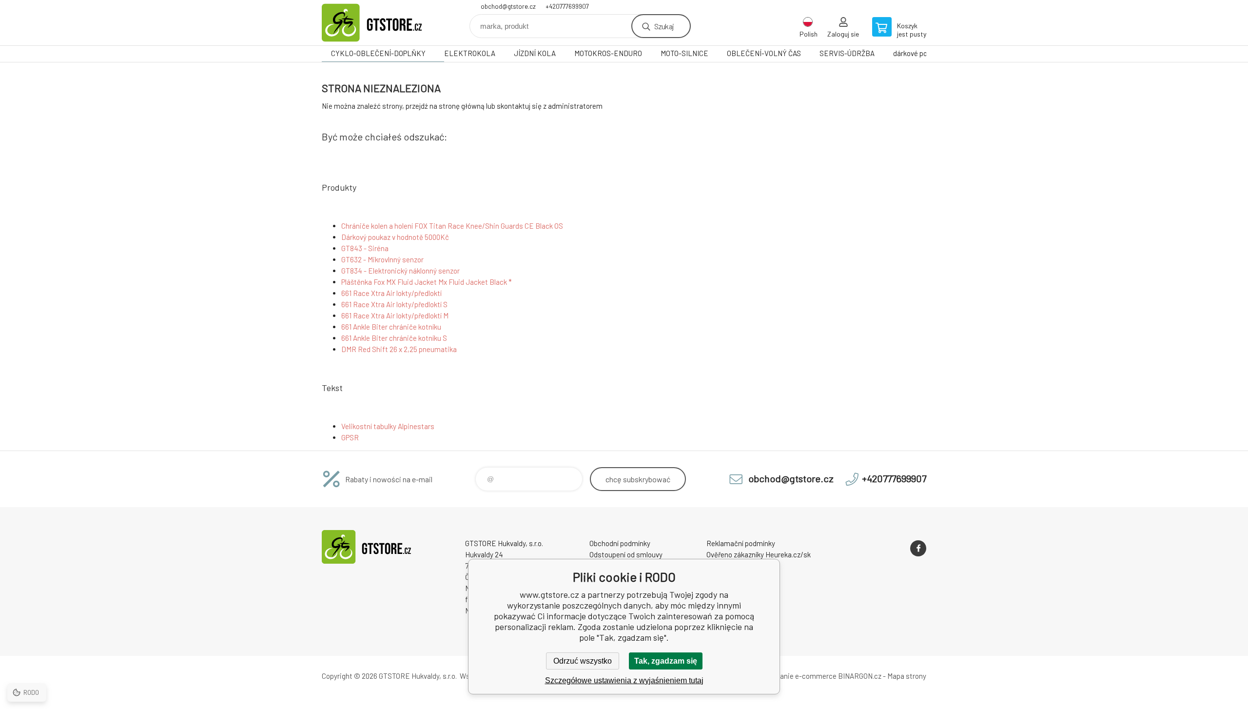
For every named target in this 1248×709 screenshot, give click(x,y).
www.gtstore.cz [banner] (380, 22)
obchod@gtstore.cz (508, 6)
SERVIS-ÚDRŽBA (847, 53)
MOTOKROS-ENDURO (608, 53)
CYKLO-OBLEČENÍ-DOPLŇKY (378, 53)
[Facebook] (918, 548)
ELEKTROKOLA (469, 53)
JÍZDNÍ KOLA (535, 53)
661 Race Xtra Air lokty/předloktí (391, 293)
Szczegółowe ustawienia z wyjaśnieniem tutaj (624, 680)
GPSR (350, 437)
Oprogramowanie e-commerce (788, 675)
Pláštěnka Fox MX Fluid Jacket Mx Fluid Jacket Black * (426, 281)
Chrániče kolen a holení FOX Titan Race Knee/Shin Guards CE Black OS (452, 225)
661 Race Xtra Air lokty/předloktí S (394, 304)
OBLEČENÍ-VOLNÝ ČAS (764, 53)
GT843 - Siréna (365, 248)
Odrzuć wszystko (582, 661)
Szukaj (664, 26)
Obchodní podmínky (619, 543)
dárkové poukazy (919, 53)
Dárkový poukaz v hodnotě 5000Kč (395, 237)
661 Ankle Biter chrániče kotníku (391, 326)
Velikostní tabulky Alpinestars (387, 426)
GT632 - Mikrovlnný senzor (382, 259)
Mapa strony (906, 675)
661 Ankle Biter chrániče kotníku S (394, 338)
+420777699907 (567, 6)
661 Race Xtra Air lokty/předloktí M (394, 315)
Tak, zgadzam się (665, 661)
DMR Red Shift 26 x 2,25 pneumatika (399, 349)
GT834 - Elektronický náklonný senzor (400, 270)
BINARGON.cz (859, 675)
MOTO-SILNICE (684, 53)
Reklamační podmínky (740, 543)
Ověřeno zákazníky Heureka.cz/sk (758, 554)
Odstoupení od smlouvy (626, 554)
